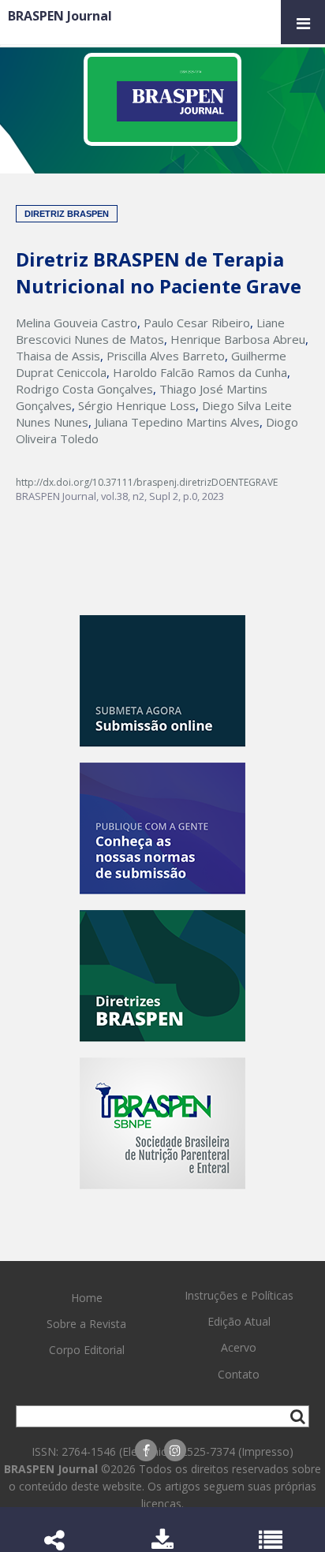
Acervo (238, 1347)
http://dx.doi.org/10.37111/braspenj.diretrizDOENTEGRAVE (147, 482)
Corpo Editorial (87, 1349)
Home (87, 1297)
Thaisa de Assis (58, 356)
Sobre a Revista (86, 1323)
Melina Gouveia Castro (76, 322)
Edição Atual (239, 1321)
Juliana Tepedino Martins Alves (177, 422)
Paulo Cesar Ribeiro (197, 322)
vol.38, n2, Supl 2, (142, 496)
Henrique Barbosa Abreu (237, 339)
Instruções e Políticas (239, 1295)
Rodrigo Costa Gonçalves (84, 389)
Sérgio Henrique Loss (137, 405)
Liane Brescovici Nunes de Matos (150, 331)
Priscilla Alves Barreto (165, 356)
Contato (239, 1374)
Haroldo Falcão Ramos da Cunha (200, 372)
